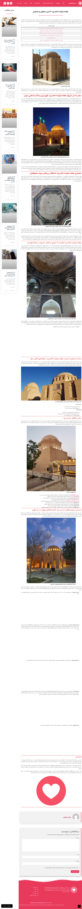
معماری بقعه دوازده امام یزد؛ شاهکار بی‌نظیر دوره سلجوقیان (51, 30)
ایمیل (77, 861)
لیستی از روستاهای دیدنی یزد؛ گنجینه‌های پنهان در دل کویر (51, 40)
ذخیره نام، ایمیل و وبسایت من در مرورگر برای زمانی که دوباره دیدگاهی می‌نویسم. (61, 867)
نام (78, 854)
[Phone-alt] (5, 3)
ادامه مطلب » (13, 56)
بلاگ (31, 3)
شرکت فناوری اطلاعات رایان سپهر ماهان (37, 902)
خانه (63, 3)
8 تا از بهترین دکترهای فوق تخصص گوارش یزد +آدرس (9, 179)
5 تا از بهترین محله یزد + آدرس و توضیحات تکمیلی (9, 132)
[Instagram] (8, 3)
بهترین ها (58, 3)
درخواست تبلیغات (7, 906)
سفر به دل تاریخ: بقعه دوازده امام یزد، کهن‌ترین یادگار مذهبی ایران (51, 28)
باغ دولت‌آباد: (76, 496)
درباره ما (25, 3)
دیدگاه (77, 838)
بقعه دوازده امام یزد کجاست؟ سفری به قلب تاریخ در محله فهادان (51, 33)
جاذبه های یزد (37, 3)
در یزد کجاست (72, 3)
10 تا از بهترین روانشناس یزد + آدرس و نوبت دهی (10, 274)
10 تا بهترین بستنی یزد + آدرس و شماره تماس (9, 41)
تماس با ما (19, 3)
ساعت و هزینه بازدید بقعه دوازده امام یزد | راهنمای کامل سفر (51, 35)
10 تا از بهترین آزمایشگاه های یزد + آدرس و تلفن (10, 227)
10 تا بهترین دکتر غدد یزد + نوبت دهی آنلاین (10, 86)
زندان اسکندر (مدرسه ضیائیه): (72, 501)
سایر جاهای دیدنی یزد (51, 37)
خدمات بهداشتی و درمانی (48, 3)
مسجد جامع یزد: (75, 499)
